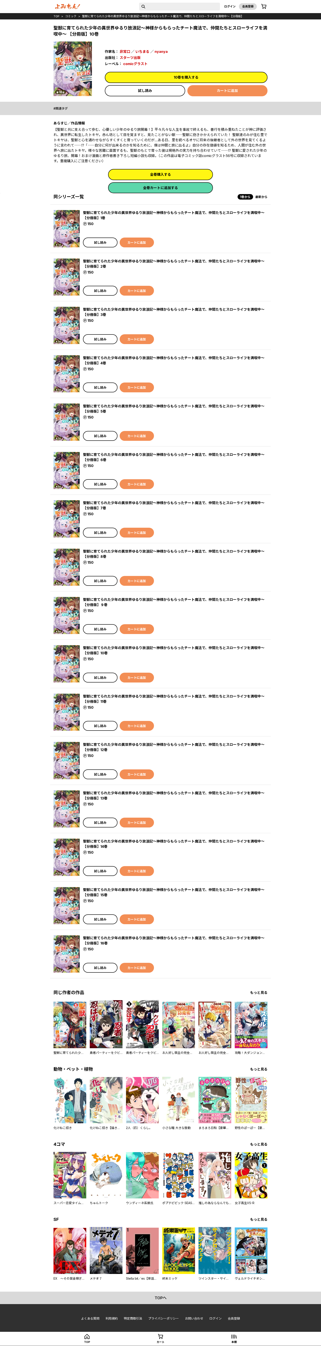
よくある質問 (90, 1318)
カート (160, 1342)
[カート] (263, 6)
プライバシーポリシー (163, 1318)
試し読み (145, 90)
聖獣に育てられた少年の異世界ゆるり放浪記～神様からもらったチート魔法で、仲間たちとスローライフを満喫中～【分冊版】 (163, 16)
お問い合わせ (194, 1318)
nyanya (161, 51)
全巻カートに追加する (160, 188)
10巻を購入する (186, 77)
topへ (161, 1298)
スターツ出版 (130, 57)
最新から (261, 197)
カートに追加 (227, 90)
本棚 (234, 1342)
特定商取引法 (133, 1318)
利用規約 (111, 1318)
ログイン (230, 6)
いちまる (142, 51)
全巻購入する (160, 174)
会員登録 (248, 6)
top (56, 16)
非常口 (125, 51)
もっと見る (259, 992)
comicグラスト (135, 64)
